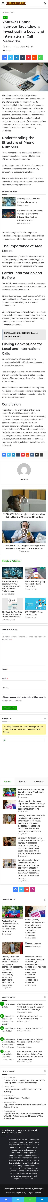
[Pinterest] (23, 455)
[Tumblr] (18, 455)
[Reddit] (27, 455)
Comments (39, 781)
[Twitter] (9, 455)
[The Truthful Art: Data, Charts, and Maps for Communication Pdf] (12, 604)
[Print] (41, 455)
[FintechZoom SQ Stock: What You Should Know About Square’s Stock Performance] (12, 573)
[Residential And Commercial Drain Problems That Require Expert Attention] (9, 792)
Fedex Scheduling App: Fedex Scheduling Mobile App (35, 583)
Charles (8, 47)
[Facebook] (4, 455)
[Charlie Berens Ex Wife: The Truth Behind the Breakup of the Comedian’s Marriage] (9, 1007)
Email (5, 679)
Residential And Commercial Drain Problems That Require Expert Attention (31, 792)
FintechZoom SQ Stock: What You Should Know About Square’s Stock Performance (11, 586)
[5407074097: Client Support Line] (35, 604)
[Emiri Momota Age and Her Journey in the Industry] (9, 1020)
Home (6, 12)
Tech (12, 12)
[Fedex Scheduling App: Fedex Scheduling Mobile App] (35, 573)
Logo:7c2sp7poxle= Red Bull (30, 1028)
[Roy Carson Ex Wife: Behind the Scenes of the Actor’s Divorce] (9, 1043)
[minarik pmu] (16, 3)
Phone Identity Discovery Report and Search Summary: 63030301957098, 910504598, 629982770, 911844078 (35, 927)
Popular (22, 781)
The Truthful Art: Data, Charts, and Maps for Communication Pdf (12, 614)
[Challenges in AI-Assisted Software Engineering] (9, 201)
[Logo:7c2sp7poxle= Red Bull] (9, 1031)
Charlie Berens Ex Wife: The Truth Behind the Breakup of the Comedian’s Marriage (30, 1007)
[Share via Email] (37, 455)
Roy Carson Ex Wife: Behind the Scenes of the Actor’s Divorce (30, 1042)
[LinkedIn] (13, 455)
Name (5, 669)
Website (5, 688)
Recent (7, 781)
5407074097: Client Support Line (34, 613)
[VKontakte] (32, 455)
